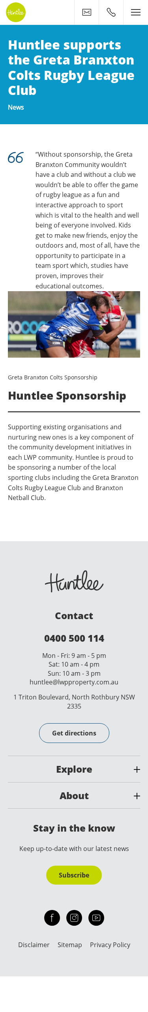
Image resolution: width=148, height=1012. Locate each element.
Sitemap (70, 944)
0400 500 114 (74, 637)
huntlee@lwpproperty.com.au (74, 682)
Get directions (74, 733)
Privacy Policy (110, 944)
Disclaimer (34, 944)
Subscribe (74, 875)
